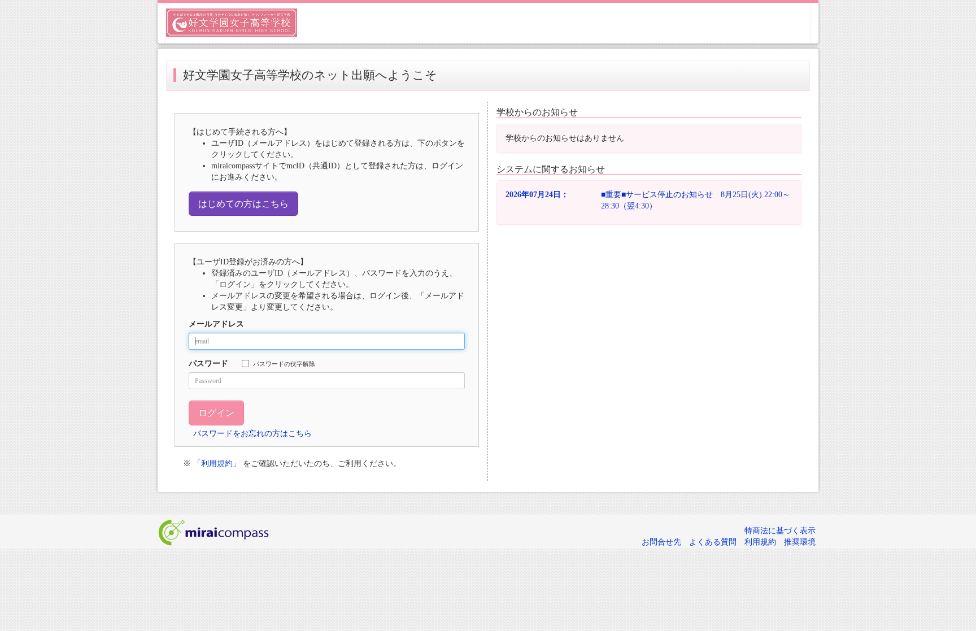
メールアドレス (216, 324)
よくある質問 (713, 542)
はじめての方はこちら (243, 203)
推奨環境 (800, 542)
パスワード (208, 363)
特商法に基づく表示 (780, 530)
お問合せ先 (661, 542)
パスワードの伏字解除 (284, 363)
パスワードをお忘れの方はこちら (252, 433)
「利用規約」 (217, 463)
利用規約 (760, 542)
